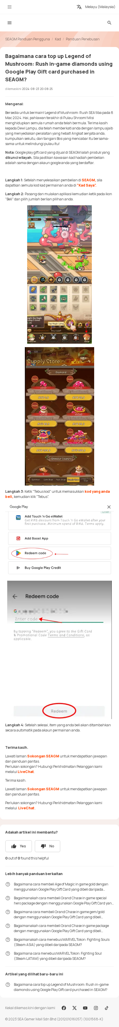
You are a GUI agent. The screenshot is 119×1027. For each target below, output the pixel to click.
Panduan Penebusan (83, 39)
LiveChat (26, 771)
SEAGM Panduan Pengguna (27, 39)
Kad (58, 39)
